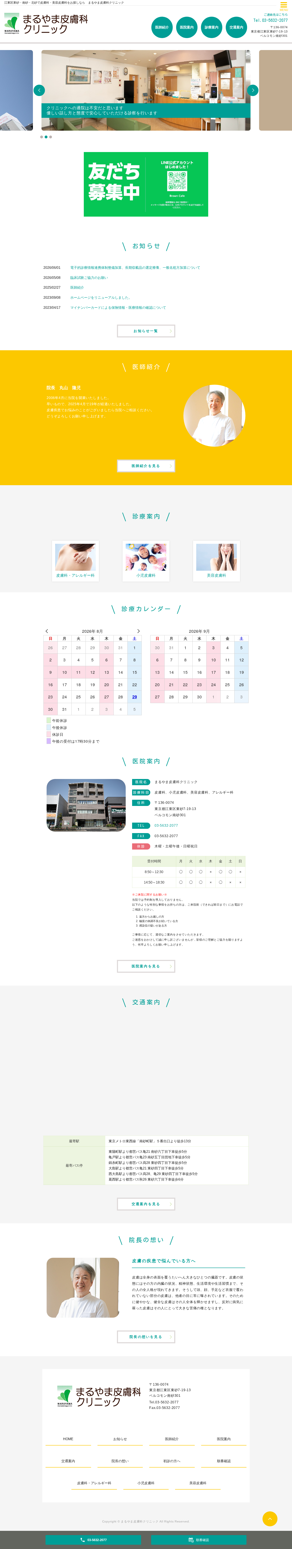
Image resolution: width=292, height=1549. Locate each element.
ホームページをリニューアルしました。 (101, 297)
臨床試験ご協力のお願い (89, 277)
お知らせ (120, 1439)
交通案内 (236, 27)
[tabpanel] (146, 90)
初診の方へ (171, 1461)
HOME (68, 1439)
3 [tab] (50, 137)
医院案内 (187, 27)
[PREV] (47, 631)
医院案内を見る (146, 966)
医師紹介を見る (146, 466)
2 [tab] (46, 137)
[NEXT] (138, 631)
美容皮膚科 (197, 1483)
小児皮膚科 (146, 1483)
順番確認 (224, 1461)
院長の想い (120, 1461)
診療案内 (211, 27)
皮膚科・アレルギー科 (94, 1483)
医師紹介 (162, 27)
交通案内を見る (146, 1204)
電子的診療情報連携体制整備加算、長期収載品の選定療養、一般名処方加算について (135, 267)
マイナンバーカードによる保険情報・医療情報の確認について (118, 307)
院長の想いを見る (146, 1337)
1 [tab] (41, 137)
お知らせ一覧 (146, 331)
